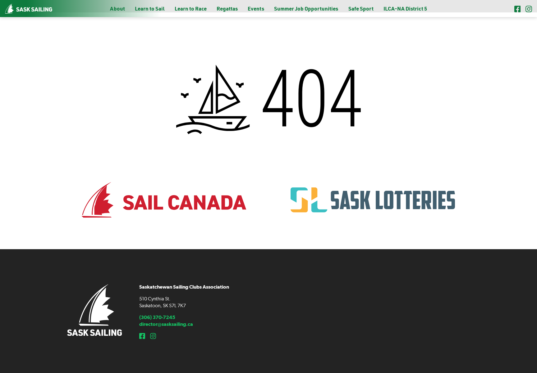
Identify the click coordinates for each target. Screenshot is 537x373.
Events (256, 8)
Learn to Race (191, 8)
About (117, 8)
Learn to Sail (149, 8)
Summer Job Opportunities (306, 8)
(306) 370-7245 (157, 317)
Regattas (227, 8)
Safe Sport (361, 8)
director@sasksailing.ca (166, 324)
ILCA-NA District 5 (405, 8)
